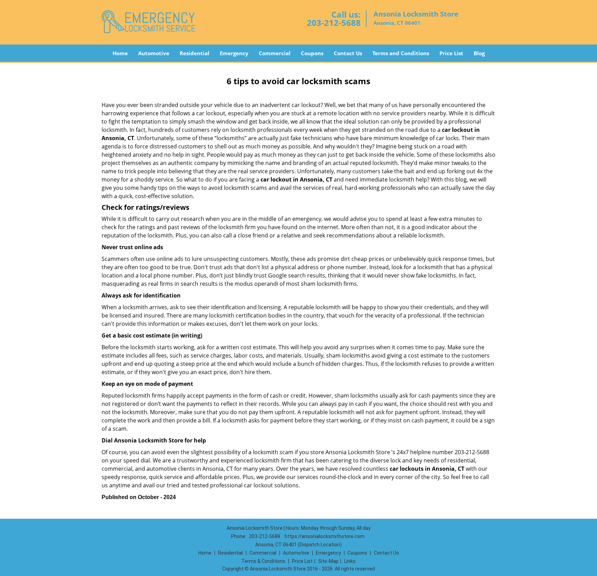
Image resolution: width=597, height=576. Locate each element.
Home (120, 53)
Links (350, 561)
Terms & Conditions (263, 561)
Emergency (234, 53)
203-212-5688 (334, 22)
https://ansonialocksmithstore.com (324, 536)
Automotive (153, 53)
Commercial (275, 53)
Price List (451, 53)
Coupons (312, 53)
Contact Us (348, 53)
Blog (479, 53)
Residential (194, 53)
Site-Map (328, 561)
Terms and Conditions (400, 53)
